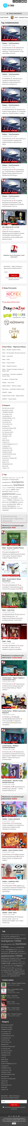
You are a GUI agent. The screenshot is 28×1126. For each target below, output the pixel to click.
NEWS (4, 440)
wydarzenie (20, 508)
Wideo (4, 462)
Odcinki (4, 442)
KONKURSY (5, 436)
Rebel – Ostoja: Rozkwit (8, 362)
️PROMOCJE (5, 452)
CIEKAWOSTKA (6, 412)
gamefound (5, 491)
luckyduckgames (6, 498)
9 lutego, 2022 (5, 229)
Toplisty (4, 460)
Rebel (14, 527)
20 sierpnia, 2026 (6, 852)
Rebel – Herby (6, 359)
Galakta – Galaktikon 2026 (10, 881)
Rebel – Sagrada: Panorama (9, 366)
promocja (4, 504)
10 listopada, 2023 (6, 107)
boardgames (18, 482)
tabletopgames (11, 506)
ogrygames (4, 500)
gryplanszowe (8, 494)
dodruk (3, 489)
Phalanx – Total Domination (10, 43)
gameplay (4, 426)
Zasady (4, 468)
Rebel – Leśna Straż (7, 356)
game (17, 489)
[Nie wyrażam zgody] (26, 1121)
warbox (18, 506)
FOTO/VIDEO (5, 424)
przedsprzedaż (11, 504)
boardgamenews (6, 482)
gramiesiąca (16, 491)
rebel (18, 504)
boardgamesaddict (7, 485)
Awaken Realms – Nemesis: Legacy (11, 386)
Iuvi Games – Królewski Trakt (9, 379)
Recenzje (4, 456)
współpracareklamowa (9, 508)
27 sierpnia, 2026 (6, 549)
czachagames (20, 487)
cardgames (4, 487)
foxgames (8, 489)
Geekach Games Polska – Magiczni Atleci (13, 395)
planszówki (5, 502)
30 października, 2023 (7, 136)
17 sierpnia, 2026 (6, 749)
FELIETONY (5, 422)
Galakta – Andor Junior (9, 912)
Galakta (14, 799)
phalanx (22, 500)
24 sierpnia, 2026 (6, 681)
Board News (14, 39)
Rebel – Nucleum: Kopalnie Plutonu (11, 349)
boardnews (19, 485)
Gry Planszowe (6, 432)
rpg (21, 504)
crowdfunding (5, 416)
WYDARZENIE (6, 464)
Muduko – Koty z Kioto (8, 382)
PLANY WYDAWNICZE (8, 444)
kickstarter (5, 496)
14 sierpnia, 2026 (6, 784)
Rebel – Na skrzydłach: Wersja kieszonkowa (13, 353)
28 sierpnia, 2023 (6, 167)
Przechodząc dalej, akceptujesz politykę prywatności (14, 278)
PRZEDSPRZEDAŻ (14, 101)
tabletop (4, 506)
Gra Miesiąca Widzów (8, 428)
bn (22, 477)
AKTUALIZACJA (6, 39)
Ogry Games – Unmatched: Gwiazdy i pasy (13, 389)
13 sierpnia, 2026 (6, 914)
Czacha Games (17, 658)
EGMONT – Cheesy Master (9, 399)
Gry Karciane (5, 430)
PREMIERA (12, 70)
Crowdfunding (5, 420)
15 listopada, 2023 (6, 76)
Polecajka (4, 446)
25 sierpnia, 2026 (6, 821)
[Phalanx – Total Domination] (14, 33)
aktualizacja (5, 477)
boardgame (5, 479)
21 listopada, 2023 (6, 45)
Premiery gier (5, 450)
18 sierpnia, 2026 (6, 714)
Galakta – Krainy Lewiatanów (11, 819)
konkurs (10, 496)
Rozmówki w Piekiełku (8, 458)
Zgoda (14, 1123)
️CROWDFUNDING (6, 418)
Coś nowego (5, 414)
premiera (20, 502)
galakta (13, 489)
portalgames (13, 502)
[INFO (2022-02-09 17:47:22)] (14, 217)
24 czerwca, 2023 (6, 198)
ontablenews (16, 500)
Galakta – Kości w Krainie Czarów (12, 850)
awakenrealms (18, 477)
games (11, 491)
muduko (20, 498)
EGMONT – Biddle (7, 392)
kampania (18, 494)
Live (3, 438)
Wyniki (4, 466)
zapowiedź (5, 510)
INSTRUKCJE (5, 434)
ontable (13, 45)
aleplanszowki (12, 477)
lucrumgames (14, 498)
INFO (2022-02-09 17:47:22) (10, 227)
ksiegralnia (15, 496)
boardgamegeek (14, 479)
